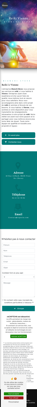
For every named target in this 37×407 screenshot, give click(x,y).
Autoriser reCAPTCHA (18, 336)
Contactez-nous (14, 142)
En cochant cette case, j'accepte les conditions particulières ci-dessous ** (19, 301)
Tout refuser (13, 398)
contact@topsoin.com (18, 217)
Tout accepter (13, 394)
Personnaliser (14, 402)
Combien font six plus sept (12, 273)
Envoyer (20, 308)
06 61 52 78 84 (18, 198)
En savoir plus (14, 135)
